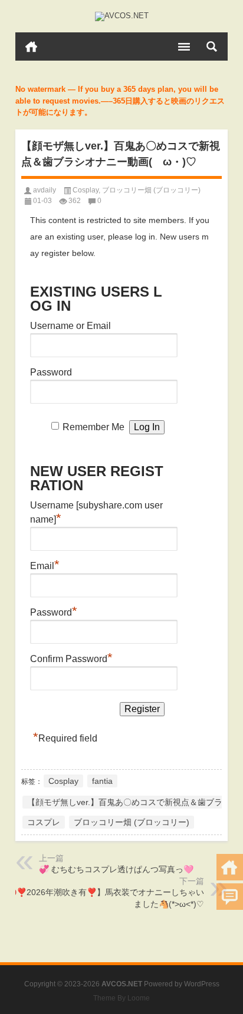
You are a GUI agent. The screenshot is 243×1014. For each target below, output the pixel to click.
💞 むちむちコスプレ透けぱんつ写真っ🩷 (116, 869)
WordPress (201, 984)
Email (45, 564)
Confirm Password (71, 657)
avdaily (44, 190)
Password (51, 372)
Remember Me (93, 427)
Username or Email (70, 326)
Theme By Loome (121, 998)
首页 (31, 46)
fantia (102, 781)
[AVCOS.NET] (121, 16)
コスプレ (43, 822)
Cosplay (85, 190)
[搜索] (212, 46)
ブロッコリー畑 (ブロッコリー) (151, 190)
